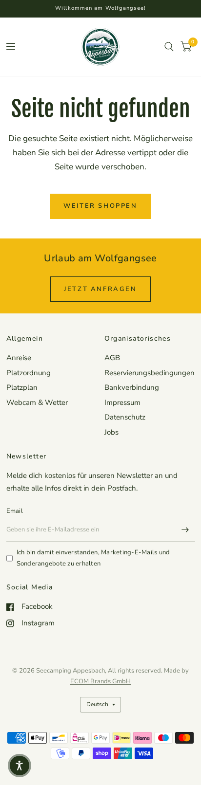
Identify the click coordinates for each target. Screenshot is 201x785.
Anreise (18, 358)
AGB (112, 358)
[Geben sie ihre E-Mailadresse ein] (185, 529)
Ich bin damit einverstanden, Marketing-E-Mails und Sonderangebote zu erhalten (93, 558)
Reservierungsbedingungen (149, 373)
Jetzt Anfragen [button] (100, 289)
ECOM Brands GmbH (100, 681)
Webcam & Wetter (37, 402)
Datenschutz (124, 417)
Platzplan (22, 387)
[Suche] (169, 47)
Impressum (122, 402)
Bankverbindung (131, 387)
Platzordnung (28, 373)
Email (14, 511)
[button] (19, 765)
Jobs (111, 432)
